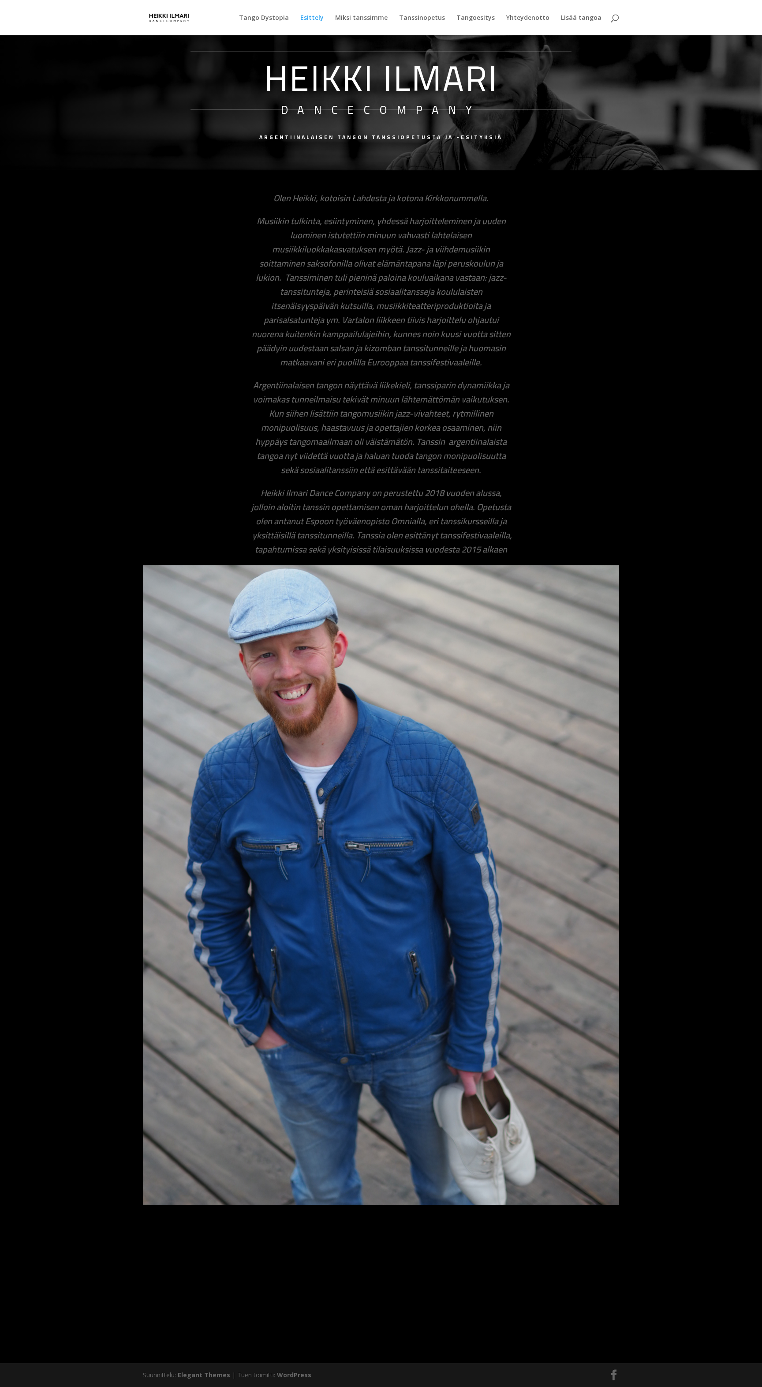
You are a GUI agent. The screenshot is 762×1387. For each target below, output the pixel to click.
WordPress (294, 1375)
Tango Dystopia (264, 18)
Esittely (312, 18)
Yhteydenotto (527, 18)
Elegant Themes (204, 1375)
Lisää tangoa (581, 18)
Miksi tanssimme (361, 18)
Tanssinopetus (422, 18)
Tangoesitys (475, 18)
